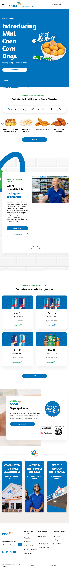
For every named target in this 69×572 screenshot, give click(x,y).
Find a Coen (57, 4)
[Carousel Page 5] (11, 80)
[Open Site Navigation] (3, 4)
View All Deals (34, 376)
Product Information (30, 549)
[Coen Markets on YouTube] (14, 552)
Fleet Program (43, 544)
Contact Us (56, 536)
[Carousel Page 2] (5, 80)
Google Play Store (60, 540)
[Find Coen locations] (20, 544)
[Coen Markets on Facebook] (3, 552)
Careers (40, 540)
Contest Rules (28, 553)
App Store (58, 544)
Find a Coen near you (9, 541)
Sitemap (31, 565)
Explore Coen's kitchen (13, 238)
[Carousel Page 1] (2, 80)
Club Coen (27, 542)
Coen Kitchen (28, 546)
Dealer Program (43, 548)
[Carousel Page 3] (7, 80)
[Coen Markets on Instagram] (11, 552)
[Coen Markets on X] (7, 552)
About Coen (42, 536)
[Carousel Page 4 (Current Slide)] (9, 80)
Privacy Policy (52, 565)
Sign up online (22, 424)
